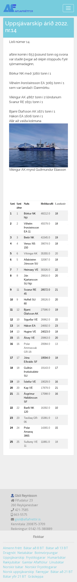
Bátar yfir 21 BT (14, 576)
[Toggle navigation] (68, 8)
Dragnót (9, 553)
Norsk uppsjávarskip (18, 572)
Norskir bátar (13, 567)
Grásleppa (35, 576)
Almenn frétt (12, 548)
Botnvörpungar (46, 553)
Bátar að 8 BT (33, 548)
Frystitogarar (36, 557)
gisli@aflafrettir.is (28, 519)
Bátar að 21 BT (62, 572)
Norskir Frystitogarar (41, 567)
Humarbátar (56, 557)
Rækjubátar (11, 562)
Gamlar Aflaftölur (35, 562)
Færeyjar (42, 572)
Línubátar (56, 562)
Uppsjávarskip (13, 557)
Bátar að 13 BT (57, 548)
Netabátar (25, 553)
